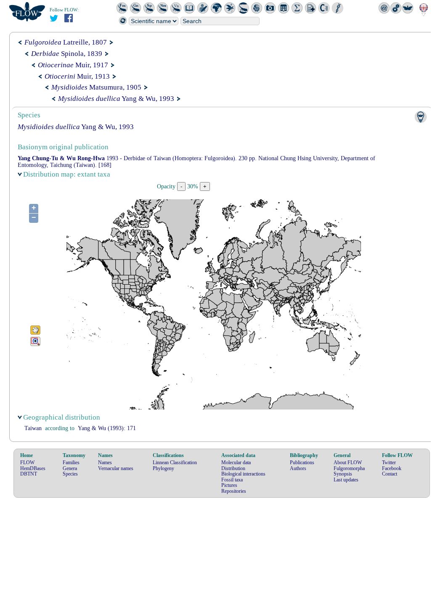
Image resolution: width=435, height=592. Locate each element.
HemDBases (32, 468)
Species (70, 474)
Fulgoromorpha (349, 468)
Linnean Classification (175, 462)
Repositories (233, 491)
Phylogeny (163, 468)
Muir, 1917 (73, 65)
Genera (70, 468)
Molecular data (236, 462)
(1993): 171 (107, 428)
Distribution (233, 468)
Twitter (389, 462)
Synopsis (343, 474)
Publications (302, 462)
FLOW (27, 462)
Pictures (229, 485)
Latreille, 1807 (65, 42)
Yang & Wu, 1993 (116, 99)
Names (105, 462)
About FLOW (348, 462)
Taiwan (33, 428)
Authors (298, 468)
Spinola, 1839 (66, 54)
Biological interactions (243, 474)
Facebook (391, 468)
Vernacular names (115, 468)
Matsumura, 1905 (96, 87)
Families (71, 462)
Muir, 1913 (77, 76)
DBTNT (28, 474)
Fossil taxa (232, 480)
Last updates (346, 480)
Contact (389, 474)
